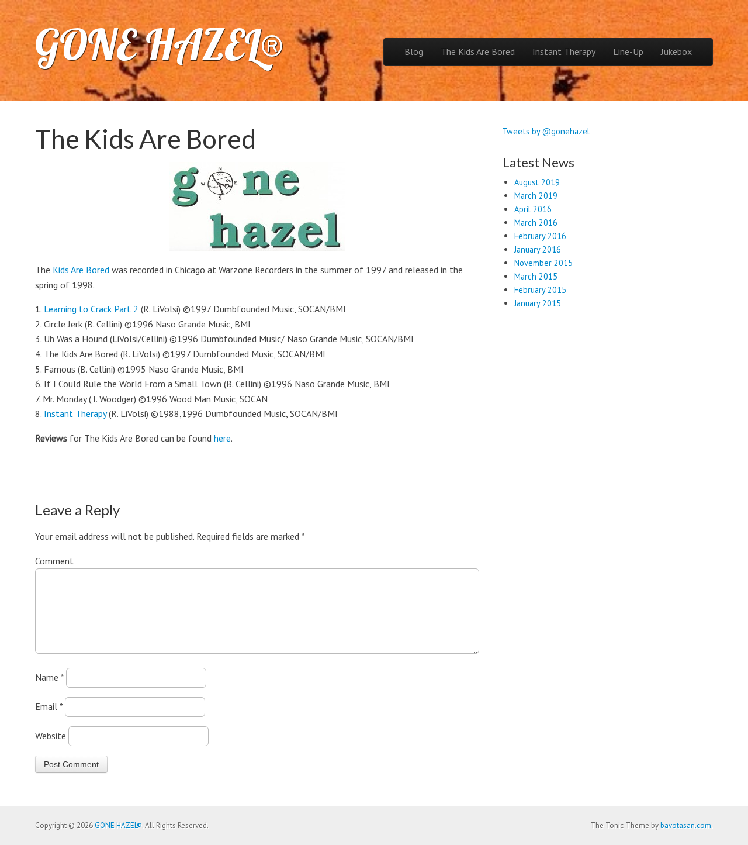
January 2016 (537, 249)
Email (49, 706)
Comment (54, 561)
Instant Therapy (563, 51)
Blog (413, 51)
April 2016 (533, 209)
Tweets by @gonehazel (546, 131)
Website (50, 735)
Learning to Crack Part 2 (91, 309)
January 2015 (537, 303)
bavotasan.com (685, 825)
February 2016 (540, 236)
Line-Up (628, 51)
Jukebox (676, 51)
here (222, 438)
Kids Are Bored (81, 269)
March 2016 (535, 222)
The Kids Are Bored (478, 51)
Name (49, 677)
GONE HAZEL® (159, 44)
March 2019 (535, 195)
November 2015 (543, 262)
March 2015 (535, 276)
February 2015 (540, 289)
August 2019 (537, 182)
